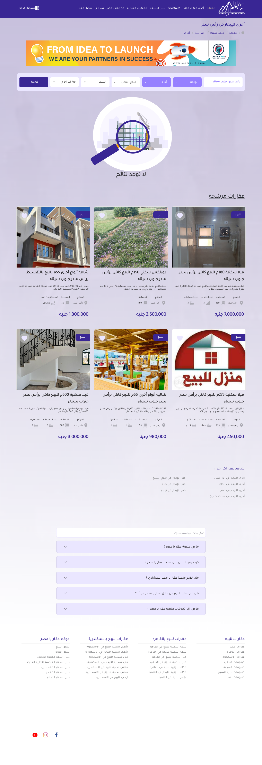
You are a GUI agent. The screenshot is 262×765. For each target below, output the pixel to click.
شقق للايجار (62, 652)
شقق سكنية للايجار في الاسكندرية (106, 652)
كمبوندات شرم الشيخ (231, 672)
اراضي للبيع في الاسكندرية (112, 677)
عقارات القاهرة (236, 652)
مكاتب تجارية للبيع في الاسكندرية (107, 667)
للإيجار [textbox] (194, 82)
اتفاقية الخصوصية (101, 730)
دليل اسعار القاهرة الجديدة (53, 657)
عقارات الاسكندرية (233, 657)
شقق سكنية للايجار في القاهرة (167, 652)
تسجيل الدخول (26, 8)
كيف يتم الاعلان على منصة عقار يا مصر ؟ (172, 562)
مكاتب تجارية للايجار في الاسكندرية (107, 672)
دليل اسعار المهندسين (55, 667)
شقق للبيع (63, 647)
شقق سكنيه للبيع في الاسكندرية (107, 647)
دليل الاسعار (157, 8)
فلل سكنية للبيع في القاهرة (168, 657)
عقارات (211, 8)
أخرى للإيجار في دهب (232, 490)
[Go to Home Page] (243, 32)
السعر (102, 82)
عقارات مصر (237, 647)
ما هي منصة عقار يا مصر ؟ (181, 547)
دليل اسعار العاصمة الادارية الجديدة (48, 662)
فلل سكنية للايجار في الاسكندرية (107, 662)
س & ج (99, 8)
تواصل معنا (86, 8)
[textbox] (126, 82)
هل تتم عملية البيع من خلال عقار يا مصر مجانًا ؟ (167, 593)
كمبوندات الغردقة (234, 667)
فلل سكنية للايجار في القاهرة (168, 662)
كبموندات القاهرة (234, 662)
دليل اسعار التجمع (58, 677)
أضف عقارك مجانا (193, 8)
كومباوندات (174, 8)
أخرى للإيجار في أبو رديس (229, 478)
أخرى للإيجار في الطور (232, 484)
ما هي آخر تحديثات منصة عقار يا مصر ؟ (173, 609)
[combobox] (187, 82)
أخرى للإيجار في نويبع (173, 490)
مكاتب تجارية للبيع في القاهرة (168, 667)
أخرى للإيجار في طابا (174, 484)
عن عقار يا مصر (115, 8)
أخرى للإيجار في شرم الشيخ (169, 478)
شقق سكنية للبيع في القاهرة (167, 647)
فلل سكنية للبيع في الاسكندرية (108, 657)
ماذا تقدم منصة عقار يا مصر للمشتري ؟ (172, 578)
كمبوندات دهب (236, 677)
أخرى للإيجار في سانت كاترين (227, 496)
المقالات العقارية (137, 8)
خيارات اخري (68, 82)
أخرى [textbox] (164, 82)
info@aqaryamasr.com (36, 716)
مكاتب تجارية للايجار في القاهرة (167, 672)
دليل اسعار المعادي (57, 672)
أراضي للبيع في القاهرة (172, 677)
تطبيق (34, 82)
